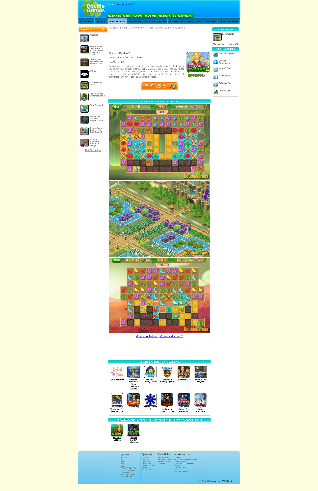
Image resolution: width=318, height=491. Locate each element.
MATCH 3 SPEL (155, 28)
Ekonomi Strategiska (229, 21)
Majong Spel (224, 76)
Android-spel (225, 91)
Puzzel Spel (186, 21)
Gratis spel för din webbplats (185, 459)
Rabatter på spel (164, 461)
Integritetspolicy (180, 461)
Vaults (123, 466)
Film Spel (162, 21)
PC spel (127, 16)
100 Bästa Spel (93, 150)
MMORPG (146, 467)
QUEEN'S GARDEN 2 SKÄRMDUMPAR (159, 101)
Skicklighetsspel (148, 465)
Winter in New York (125, 4)
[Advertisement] (159, 40)
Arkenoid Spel (225, 83)
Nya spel (125, 454)
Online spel (165, 16)
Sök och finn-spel (182, 16)
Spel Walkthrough (165, 459)
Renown (124, 457)
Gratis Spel (151, 16)
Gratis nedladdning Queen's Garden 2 (159, 336)
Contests (161, 463)
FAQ (176, 469)
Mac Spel (137, 16)
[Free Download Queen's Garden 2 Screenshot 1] (159, 142)
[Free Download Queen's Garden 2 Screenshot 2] (159, 219)
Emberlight (125, 472)
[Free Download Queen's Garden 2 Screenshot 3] (159, 295)
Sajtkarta (178, 465)
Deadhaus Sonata (128, 470)
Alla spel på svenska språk (225, 44)
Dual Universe (126, 477)
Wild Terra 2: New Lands (128, 476)
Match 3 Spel (150, 21)
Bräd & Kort (101, 21)
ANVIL (123, 462)
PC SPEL (124, 28)
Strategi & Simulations (205, 21)
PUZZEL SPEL (138, 28)
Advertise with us (181, 471)
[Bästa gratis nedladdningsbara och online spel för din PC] (93, 9)
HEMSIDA (112, 28)
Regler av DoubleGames (184, 463)
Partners (177, 457)
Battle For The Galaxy (129, 468)
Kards (123, 464)
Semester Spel (135, 21)
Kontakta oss (179, 467)
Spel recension (163, 457)
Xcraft (123, 459)
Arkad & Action (86, 21)
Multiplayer (114, 16)
